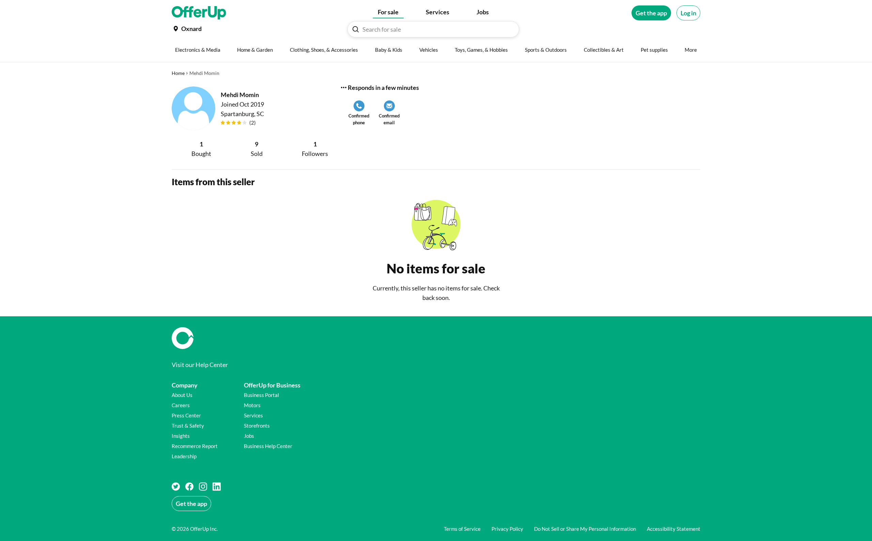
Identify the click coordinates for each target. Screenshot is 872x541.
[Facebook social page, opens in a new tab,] (189, 486)
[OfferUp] (199, 13)
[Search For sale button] (355, 29)
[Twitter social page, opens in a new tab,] (176, 486)
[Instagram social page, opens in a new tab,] (203, 486)
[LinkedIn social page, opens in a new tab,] (217, 486)
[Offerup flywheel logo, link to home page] (436, 338)
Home (178, 73)
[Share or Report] (344, 87)
